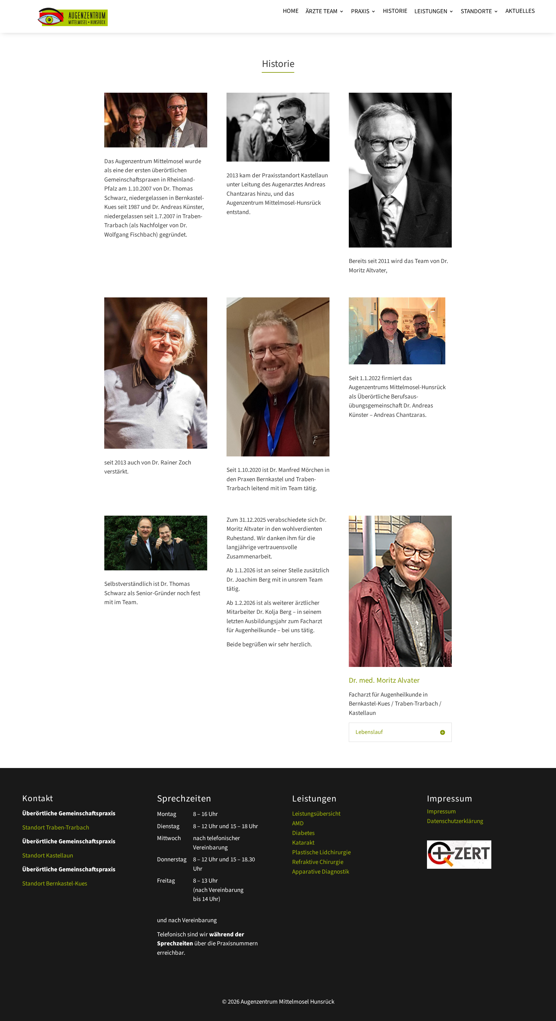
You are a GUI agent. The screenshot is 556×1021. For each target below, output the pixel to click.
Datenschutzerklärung (455, 822)
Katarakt (303, 844)
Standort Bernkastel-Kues (54, 883)
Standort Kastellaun (47, 855)
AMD (298, 824)
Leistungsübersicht (316, 815)
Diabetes (303, 834)
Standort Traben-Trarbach (55, 827)
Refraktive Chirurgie (317, 863)
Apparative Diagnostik (320, 873)
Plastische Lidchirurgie (321, 853)
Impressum (441, 813)
